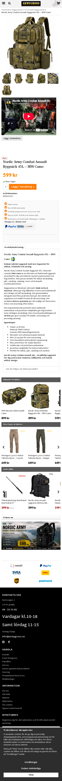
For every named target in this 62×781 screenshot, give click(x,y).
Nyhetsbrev (7, 701)
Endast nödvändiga (31, 768)
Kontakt (5, 655)
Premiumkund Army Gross (13, 676)
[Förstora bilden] (31, 43)
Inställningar (31, 762)
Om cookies (7, 705)
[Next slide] (58, 402)
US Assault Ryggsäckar (34, 10)
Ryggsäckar (17, 10)
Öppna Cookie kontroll (12, 708)
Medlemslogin (8, 679)
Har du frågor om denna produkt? (22, 369)
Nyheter (6, 698)
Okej (31, 775)
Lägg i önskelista (12, 138)
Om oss (5, 665)
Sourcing (6, 672)
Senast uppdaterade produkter (16, 669)
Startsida (5, 10)
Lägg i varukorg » (22, 187)
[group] (14, 402)
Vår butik (6, 694)
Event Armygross (9, 658)
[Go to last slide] (3, 402)
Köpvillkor (6, 661)
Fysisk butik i (25, 219)
